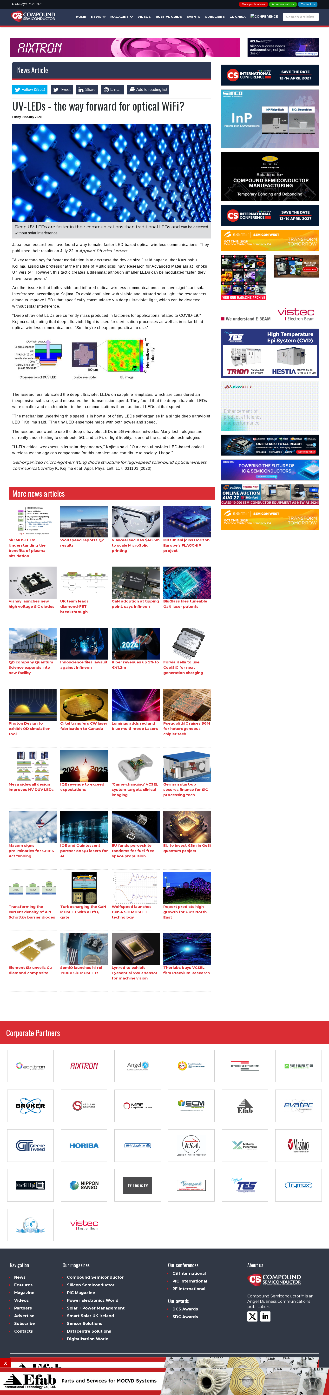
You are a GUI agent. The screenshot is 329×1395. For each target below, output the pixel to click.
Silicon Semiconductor (90, 1285)
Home (81, 17)
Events (193, 17)
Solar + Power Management (96, 1308)
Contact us (308, 4)
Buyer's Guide (169, 17)
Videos (144, 17)
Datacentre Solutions (89, 1331)
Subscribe (215, 17)
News (96, 17)
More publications (253, 4)
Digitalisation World (88, 1339)
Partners (23, 1308)
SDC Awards (185, 1317)
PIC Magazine (81, 1292)
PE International (188, 1289)
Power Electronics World (92, 1300)
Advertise (24, 1316)
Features (23, 1285)
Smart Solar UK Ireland (90, 1316)
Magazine (120, 17)
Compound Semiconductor (95, 1277)
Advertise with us (283, 4)
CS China (238, 17)
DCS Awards (185, 1309)
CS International (189, 1273)
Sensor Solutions (84, 1323)
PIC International (189, 1281)
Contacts (23, 1331)
